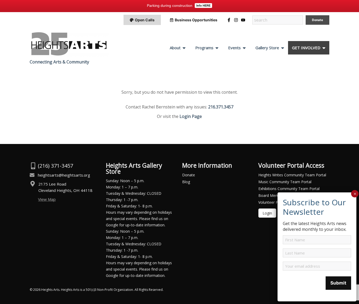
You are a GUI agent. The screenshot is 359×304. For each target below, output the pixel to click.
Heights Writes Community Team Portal (292, 174)
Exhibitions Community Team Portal (289, 188)
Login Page (191, 116)
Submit (338, 283)
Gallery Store (267, 47)
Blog (186, 181)
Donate (188, 174)
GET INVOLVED (306, 47)
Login (267, 213)
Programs (204, 47)
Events (234, 47)
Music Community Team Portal (284, 181)
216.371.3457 (220, 107)
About (175, 47)
